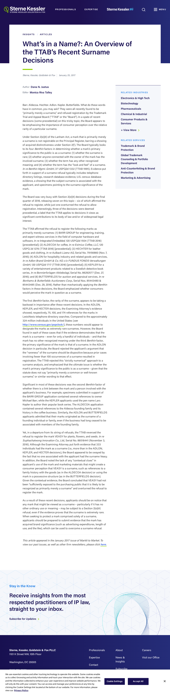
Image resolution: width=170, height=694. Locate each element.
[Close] (164, 681)
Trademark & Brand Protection (133, 148)
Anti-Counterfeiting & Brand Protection (138, 170)
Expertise (91, 9)
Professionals (65, 9)
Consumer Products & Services (134, 121)
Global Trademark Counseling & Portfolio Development (134, 159)
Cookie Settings (115, 681)
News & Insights (120, 659)
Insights (29, 34)
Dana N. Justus (40, 87)
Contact (93, 665)
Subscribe (121, 669)
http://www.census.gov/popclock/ (43, 325)
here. (103, 544)
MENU (162, 9)
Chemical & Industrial (134, 114)
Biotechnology (129, 103)
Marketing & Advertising (135, 178)
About (119, 650)
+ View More (129, 130)
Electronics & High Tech (135, 98)
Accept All (138, 681)
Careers (146, 650)
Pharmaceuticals (131, 109)
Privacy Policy (21, 691)
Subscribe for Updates (23, 619)
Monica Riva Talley (41, 92)
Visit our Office (150, 657)
